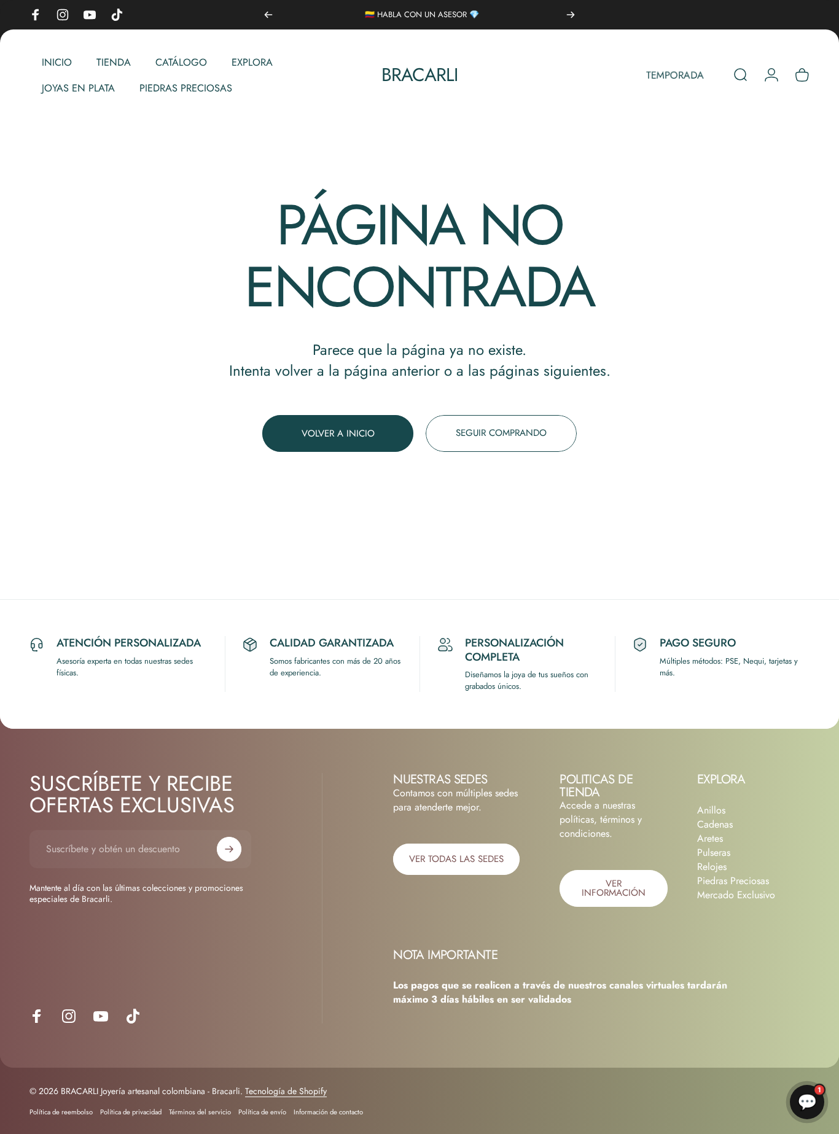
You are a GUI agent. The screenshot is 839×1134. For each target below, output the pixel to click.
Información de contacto (328, 1112)
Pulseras (713, 852)
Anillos (711, 810)
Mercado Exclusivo (736, 895)
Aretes (710, 838)
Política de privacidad (131, 1112)
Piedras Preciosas (733, 881)
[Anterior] (268, 14)
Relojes (712, 867)
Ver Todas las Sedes (456, 859)
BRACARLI (419, 75)
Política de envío (262, 1112)
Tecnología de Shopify (286, 1091)
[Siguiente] (570, 14)
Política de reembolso (61, 1112)
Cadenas (715, 824)
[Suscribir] (229, 849)
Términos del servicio (200, 1112)
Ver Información (614, 888)
